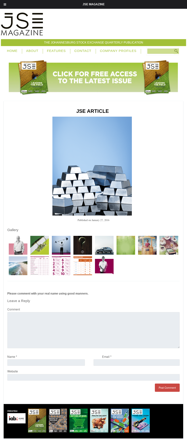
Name (12, 356)
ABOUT (32, 51)
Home (12, 51)
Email (106, 356)
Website (12, 371)
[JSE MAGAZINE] (22, 33)
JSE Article (92, 111)
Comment (13, 309)
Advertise (12, 411)
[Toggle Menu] (5, 4)
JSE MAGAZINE (94, 4)
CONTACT (82, 51)
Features (56, 51)
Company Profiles (118, 51)
